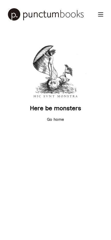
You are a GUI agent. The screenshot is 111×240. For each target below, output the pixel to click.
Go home (55, 119)
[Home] (50, 14)
